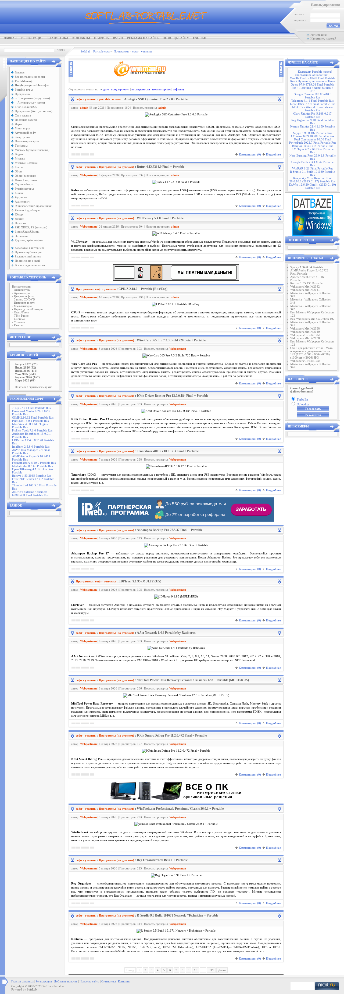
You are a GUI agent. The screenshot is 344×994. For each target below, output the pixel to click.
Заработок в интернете (29, 247)
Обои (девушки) (25, 175)
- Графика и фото (23, 296)
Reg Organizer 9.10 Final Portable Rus (312, 121)
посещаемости (140, 89)
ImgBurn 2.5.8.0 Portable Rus (30, 446)
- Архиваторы (21, 293)
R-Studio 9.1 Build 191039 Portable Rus (312, 173)
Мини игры (22, 128)
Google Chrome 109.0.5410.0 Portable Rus (312, 96)
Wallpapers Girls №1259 (305, 360)
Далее (222, 970)
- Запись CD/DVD (23, 299)
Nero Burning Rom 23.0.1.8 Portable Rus (312, 157)
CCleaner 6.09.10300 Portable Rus (312, 136)
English (199, 38)
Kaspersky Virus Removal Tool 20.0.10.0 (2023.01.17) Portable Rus (312, 179)
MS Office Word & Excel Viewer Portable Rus (312, 108)
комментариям (161, 89)
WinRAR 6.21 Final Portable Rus (312, 168)
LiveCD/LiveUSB (26, 106)
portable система (110, 99)
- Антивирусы (21, 289)
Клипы (19, 167)
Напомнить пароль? (323, 38)
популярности (120, 89)
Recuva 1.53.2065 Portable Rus (31, 475)
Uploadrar (303, 404)
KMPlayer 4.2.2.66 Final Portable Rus (313, 150)
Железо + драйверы (27, 210)
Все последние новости (30, 76)
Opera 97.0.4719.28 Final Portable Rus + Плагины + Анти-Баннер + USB (312, 88)
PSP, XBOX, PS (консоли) (31, 227)
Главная (9, 38)
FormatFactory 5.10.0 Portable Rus (34, 462)
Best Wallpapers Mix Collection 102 (312, 318)
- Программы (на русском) (32, 98)
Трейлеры (21, 145)
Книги (19, 192)
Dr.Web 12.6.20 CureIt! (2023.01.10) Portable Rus (312, 186)
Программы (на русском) (116, 166)
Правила (101, 38)
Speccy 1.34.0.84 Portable (306, 267)
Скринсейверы (24, 184)
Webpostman (88, 175)
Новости (20, 223)
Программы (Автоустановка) (33, 111)
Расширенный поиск (28, 256)
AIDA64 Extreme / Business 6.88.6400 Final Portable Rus (30, 493)
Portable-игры (24, 89)
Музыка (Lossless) (26, 162)
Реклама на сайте (143, 38)
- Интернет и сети (23, 302)
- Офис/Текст (20, 312)
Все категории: (21, 286)
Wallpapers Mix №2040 (305, 331)
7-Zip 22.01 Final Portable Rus (31, 407)
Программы (22, 93)
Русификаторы (24, 188)
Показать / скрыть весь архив (33, 386)
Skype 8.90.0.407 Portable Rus (312, 133)
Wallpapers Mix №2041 (305, 289)
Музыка (20, 158)
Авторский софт (25, 132)
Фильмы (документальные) (32, 149)
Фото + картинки (26, 180)
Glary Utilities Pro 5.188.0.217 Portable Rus (312, 115)
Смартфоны (22, 137)
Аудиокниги (22, 201)
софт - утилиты (86, 99)
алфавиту (179, 89)
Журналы (21, 197)
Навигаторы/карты (27, 141)
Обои (18, 171)
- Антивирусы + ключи (30, 102)
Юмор (19, 214)
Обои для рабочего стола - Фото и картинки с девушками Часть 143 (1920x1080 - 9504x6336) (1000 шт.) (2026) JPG (311, 352)
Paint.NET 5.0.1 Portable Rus (30, 420)
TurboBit (302, 399)
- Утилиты (18, 322)
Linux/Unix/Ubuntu (27, 231)
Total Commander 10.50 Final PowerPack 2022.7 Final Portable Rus (312, 141)
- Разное (17, 325)
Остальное (21, 236)
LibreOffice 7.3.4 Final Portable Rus (312, 103)
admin (84, 107)
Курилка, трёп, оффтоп (29, 240)
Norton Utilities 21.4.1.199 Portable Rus (312, 128)
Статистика (58, 38)
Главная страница (22, 981)
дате (106, 89)
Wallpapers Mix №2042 (305, 286)
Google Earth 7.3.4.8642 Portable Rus (312, 163)
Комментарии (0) (250, 154)
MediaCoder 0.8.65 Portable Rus (32, 466)
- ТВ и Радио (20, 315)
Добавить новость (65, 981)
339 (211, 970)
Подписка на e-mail (27, 260)
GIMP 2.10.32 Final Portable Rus (32, 417)
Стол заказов (23, 115)
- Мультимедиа (22, 305)
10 (195, 970)
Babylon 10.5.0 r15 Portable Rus (312, 145)
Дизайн (19, 218)
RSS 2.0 (118, 38)
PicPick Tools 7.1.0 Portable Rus (32, 430)
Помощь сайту (176, 38)
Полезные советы (26, 119)
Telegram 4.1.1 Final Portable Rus (312, 100)
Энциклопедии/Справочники (33, 205)
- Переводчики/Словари (27, 309)
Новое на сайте (89, 981)
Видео (19, 154)
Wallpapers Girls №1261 (305, 335)
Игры (18, 124)
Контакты (81, 38)
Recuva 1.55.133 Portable (306, 283)
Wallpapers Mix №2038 (305, 328)
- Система (18, 318)
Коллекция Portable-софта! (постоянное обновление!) (313, 73)
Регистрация (32, 38)
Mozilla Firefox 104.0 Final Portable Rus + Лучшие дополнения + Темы (312, 79)
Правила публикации (28, 252)
